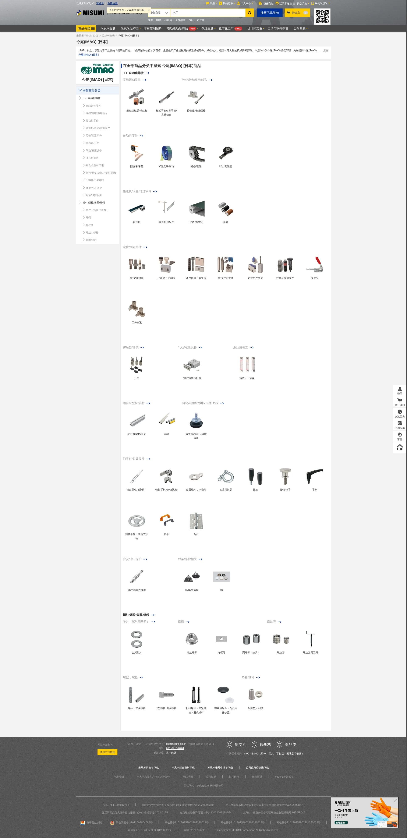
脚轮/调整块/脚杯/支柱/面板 (101, 172)
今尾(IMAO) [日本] (88, 54)
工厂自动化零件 (91, 98)
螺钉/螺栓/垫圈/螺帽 (94, 202)
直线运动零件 (93, 105)
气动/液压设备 (94, 150)
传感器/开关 (92, 143)
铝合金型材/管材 (95, 165)
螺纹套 (89, 225)
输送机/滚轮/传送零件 (98, 128)
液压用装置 (92, 157)
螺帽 (88, 217)
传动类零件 (92, 120)
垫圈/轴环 (91, 239)
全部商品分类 (91, 90)
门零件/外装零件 (95, 180)
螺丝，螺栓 (92, 232)
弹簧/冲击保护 (94, 187)
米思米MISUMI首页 (87, 35)
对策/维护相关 (94, 195)
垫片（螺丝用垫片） (97, 210)
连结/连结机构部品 (96, 113)
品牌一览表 (108, 35)
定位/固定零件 (94, 135)
